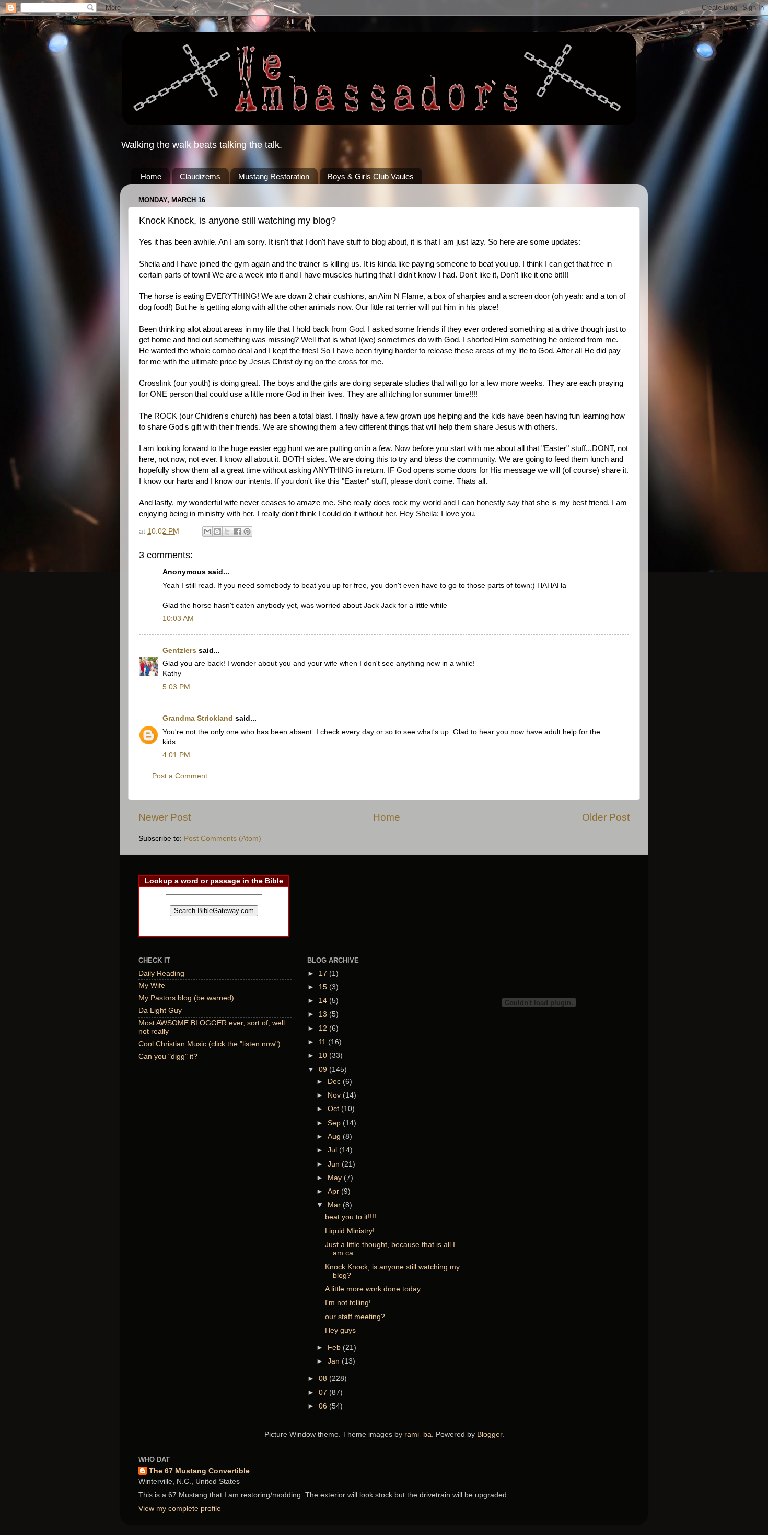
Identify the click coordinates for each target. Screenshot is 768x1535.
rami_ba (418, 1434)
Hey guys (340, 1330)
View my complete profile (179, 1509)
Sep (335, 1123)
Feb (335, 1348)
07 (324, 1392)
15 (324, 987)
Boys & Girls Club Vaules (371, 176)
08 (324, 1378)
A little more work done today (373, 1289)
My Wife (151, 985)
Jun (335, 1164)
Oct (334, 1109)
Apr (334, 1191)
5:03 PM (176, 687)
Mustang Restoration (273, 176)
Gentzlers (179, 650)
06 (324, 1406)
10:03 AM (178, 618)
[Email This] (207, 531)
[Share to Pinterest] (247, 531)
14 (324, 1001)
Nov (335, 1095)
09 (324, 1070)
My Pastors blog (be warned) (186, 998)
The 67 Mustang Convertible (199, 1471)
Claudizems (200, 176)
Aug (335, 1136)
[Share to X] (227, 531)
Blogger (489, 1434)
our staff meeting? (355, 1317)
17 (324, 973)
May (336, 1178)
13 (324, 1014)
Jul (333, 1150)
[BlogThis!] (217, 531)
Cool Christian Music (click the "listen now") (209, 1044)
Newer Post (164, 817)
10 (324, 1055)
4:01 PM (176, 755)
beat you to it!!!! (350, 1217)
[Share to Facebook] (237, 531)
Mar (335, 1205)
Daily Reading (161, 973)
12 (324, 1028)
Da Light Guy (160, 1010)
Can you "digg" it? (167, 1056)
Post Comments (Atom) (222, 838)
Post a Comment (179, 776)
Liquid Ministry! (350, 1231)
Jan (335, 1361)
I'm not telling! (348, 1303)
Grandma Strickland (197, 718)
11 (323, 1042)
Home (151, 176)
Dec (335, 1082)
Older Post (606, 817)
